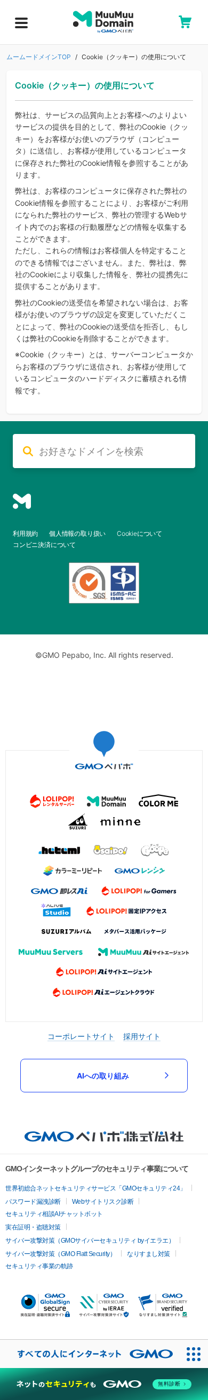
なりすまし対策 (148, 1254)
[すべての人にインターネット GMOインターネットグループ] (90, 1354)
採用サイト (142, 1036)
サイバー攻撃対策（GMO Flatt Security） (60, 1254)
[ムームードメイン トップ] (103, 22)
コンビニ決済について (44, 545)
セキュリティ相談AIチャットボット (54, 1214)
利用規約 (25, 533)
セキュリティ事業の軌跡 (39, 1266)
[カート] (185, 22)
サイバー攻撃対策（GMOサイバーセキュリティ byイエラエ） (89, 1240)
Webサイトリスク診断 (103, 1201)
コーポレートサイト (81, 1036)
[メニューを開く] (21, 22)
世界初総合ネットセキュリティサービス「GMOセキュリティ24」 (95, 1188)
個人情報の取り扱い (77, 533)
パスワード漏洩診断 (33, 1201)
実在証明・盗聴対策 (33, 1227)
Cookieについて (139, 533)
